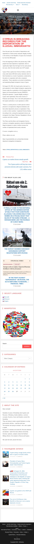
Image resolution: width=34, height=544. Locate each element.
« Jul (4, 398)
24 (4, 391)
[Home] (1, 29)
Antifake (15, 526)
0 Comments (19, 456)
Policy (8, 529)
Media (20, 526)
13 (17, 385)
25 (8, 391)
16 (29, 385)
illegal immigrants (23, 149)
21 (21, 388)
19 (13, 388)
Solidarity (29, 529)
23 (29, 388)
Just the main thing (11, 2)
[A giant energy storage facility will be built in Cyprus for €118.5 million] (6, 454)
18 (8, 388)
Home (3, 2)
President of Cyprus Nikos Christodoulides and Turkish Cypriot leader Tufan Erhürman (20, 463)
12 (13, 385)
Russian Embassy (21, 534)
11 (8, 385)
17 (4, 388)
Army (19, 529)
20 (17, 388)
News (17, 4)
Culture (24, 529)
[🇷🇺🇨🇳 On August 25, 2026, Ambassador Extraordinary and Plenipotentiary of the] (6, 478)
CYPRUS (8, 149)
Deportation (14, 149)
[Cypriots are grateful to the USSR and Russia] (6, 493)
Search (5, 343)
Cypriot (10, 534)
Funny (24, 526)
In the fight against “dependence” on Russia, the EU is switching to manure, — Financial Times (17, 280)
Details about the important (23, 2)
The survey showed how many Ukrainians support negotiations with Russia (17, 251)
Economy (14, 529)
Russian (7, 532)
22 (25, 388)
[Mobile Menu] (18, 10)
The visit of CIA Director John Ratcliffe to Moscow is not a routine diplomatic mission (20, 501)
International (4, 529)
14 (21, 385)
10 (4, 385)
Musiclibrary (25, 4)
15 (25, 385)
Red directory (9, 4)
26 (13, 391)
